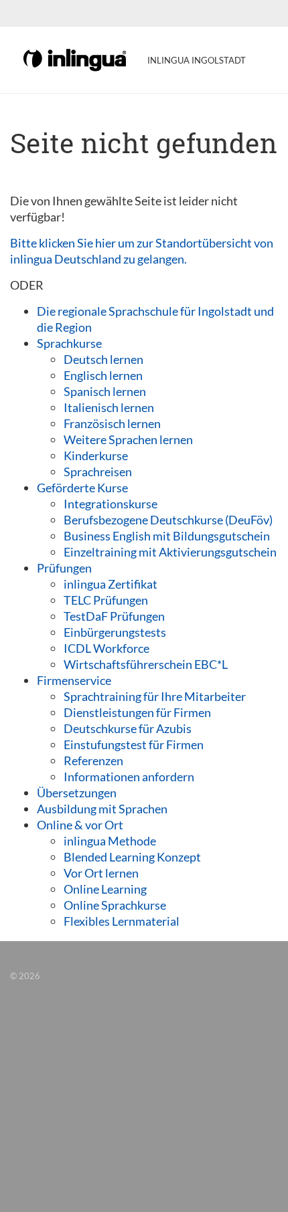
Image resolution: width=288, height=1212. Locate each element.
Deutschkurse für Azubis (128, 728)
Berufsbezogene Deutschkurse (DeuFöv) (168, 519)
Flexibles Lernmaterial (121, 921)
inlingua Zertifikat (110, 584)
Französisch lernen (112, 423)
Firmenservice (74, 680)
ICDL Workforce (106, 648)
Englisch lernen (103, 375)
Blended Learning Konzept (132, 856)
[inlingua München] (75, 59)
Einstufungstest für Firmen (134, 744)
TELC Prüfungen (106, 600)
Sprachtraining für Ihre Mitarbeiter (155, 696)
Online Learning (105, 889)
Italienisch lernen (109, 407)
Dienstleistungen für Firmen (137, 712)
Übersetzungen (77, 792)
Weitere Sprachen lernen (128, 439)
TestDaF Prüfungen (114, 616)
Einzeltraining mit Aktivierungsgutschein (170, 551)
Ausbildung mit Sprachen (102, 808)
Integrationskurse (110, 503)
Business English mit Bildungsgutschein (167, 535)
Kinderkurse (96, 455)
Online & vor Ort (80, 824)
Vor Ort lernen (101, 873)
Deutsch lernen (103, 359)
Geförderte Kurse (82, 487)
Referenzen (93, 760)
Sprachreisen (98, 471)
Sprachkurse (69, 343)
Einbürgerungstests (115, 632)
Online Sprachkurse (115, 905)
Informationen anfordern (129, 776)
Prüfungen (64, 568)
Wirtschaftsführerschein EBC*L (146, 664)
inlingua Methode (110, 840)
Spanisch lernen (105, 391)
